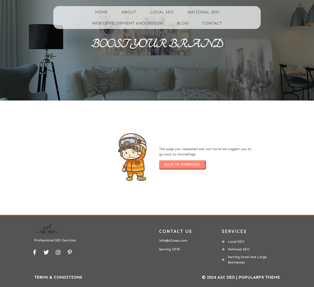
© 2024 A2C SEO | (220, 277)
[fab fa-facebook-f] (34, 252)
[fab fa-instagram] (58, 252)
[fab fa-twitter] (46, 252)
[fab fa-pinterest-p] (69, 252)
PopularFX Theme (259, 277)
